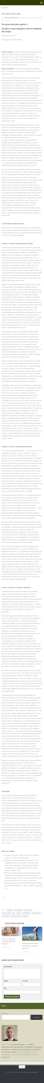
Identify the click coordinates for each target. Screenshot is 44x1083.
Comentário (8, 966)
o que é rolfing (6, 913)
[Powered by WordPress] (14, 1072)
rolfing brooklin (36, 913)
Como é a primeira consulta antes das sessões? (8, 941)
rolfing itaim (5, 916)
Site (5, 988)
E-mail (25, 981)
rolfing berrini (26, 913)
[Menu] (41, 2)
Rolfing (5, 8)
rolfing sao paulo (16, 916)
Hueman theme (33, 1072)
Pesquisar (5, 1013)
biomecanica (28, 910)
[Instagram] (37, 1006)
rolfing (19, 913)
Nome (6, 981)
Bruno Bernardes (11, 18)
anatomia (9, 910)
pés (14, 913)
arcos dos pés (18, 910)
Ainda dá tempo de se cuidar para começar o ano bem (30, 946)
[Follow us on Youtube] (41, 1006)
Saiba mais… (6, 1057)
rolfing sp (25, 916)
